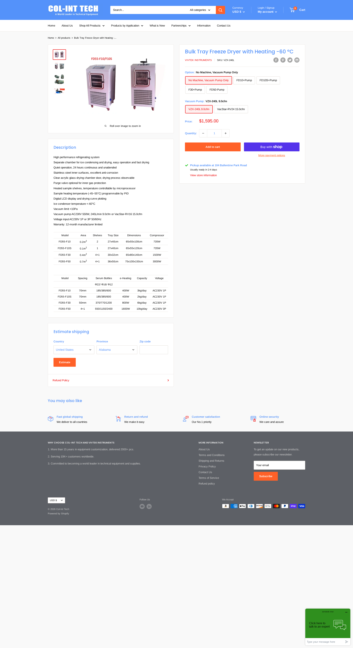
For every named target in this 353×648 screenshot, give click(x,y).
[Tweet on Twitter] (290, 60)
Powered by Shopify (58, 513)
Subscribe (265, 476)
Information (204, 25)
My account (266, 11)
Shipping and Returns (211, 460)
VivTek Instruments (198, 60)
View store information (203, 175)
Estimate (64, 362)
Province (102, 341)
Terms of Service (209, 477)
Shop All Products (90, 25)
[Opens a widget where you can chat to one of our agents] (328, 627)
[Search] (220, 10)
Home (51, 25)
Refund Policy (61, 380)
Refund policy (207, 483)
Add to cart (213, 146)
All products (64, 37)
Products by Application (125, 25)
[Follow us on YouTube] (142, 506)
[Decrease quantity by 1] (203, 133)
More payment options (271, 155)
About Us (67, 25)
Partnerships (179, 25)
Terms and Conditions (212, 455)
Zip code (145, 341)
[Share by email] (296, 60)
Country (59, 341)
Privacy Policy (207, 466)
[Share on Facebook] (276, 60)
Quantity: (191, 133)
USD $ (53, 500)
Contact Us (224, 25)
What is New (157, 25)
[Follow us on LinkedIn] (149, 506)
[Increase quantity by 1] (225, 133)
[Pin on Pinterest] (283, 60)
